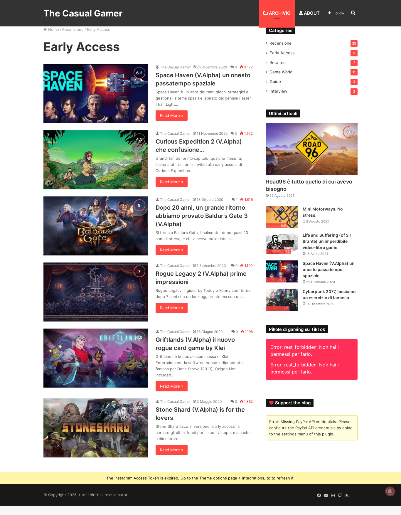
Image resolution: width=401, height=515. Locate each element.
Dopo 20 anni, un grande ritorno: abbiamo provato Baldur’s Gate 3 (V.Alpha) (202, 216)
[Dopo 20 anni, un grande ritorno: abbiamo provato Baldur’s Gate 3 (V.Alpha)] (95, 225)
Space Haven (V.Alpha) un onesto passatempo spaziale (329, 269)
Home (53, 29)
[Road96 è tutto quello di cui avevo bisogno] (312, 149)
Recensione (73, 29)
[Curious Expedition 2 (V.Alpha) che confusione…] (95, 159)
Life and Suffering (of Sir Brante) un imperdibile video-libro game (327, 241)
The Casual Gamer (175, 67)
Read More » (171, 115)
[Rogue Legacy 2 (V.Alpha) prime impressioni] (95, 292)
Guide (275, 81)
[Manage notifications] (390, 491)
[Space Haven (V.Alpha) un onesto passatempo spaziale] (95, 93)
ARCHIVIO (279, 13)
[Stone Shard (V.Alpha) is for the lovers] (95, 427)
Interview (278, 91)
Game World (280, 72)
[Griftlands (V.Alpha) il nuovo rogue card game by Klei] (95, 358)
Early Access (281, 52)
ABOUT (311, 13)
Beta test (278, 62)
